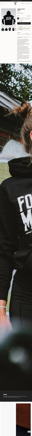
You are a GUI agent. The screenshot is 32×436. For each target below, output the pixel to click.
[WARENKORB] (30, 3)
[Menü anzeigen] (1, 3)
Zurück (3, 18)
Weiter (14, 18)
